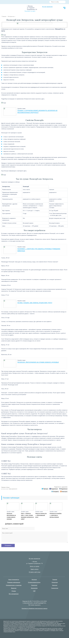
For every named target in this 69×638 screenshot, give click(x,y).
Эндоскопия (34, 588)
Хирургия (54, 585)
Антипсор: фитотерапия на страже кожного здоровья (38, 362)
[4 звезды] (6, 489)
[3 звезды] (5, 489)
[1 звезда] (2, 489)
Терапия (54, 579)
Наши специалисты (13, 579)
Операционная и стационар (13, 585)
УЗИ (34, 591)
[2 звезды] (3, 489)
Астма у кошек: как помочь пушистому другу (34, 303)
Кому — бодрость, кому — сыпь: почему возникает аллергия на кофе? (27, 516)
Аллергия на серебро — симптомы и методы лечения (56, 515)
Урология (34, 579)
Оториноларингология (34, 582)
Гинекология (54, 588)
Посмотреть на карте (30, 11)
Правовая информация (13, 582)
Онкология (34, 585)
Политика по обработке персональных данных (34, 608)
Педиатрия (55, 582)
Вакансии (13, 588)
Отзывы (14, 591)
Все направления (14, 593)
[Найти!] (64, 2)
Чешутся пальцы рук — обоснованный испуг (41, 515)
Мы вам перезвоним (47, 6)
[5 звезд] (7, 489)
